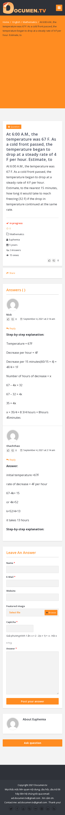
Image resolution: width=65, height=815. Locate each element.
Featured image (15, 606)
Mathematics (30, 22)
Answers (15, 250)
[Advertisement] (32, 75)
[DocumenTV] (24, 8)
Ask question (32, 743)
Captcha (12, 622)
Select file (14, 612)
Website (11, 590)
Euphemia (14, 239)
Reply (13, 328)
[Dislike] (54, 260)
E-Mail (10, 576)
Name (10, 563)
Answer (11, 648)
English (16, 22)
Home (6, 22)
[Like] (49, 260)
